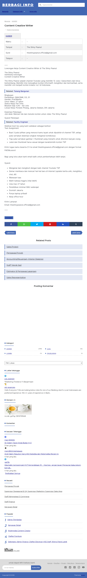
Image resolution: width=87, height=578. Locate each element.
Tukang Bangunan (21, 91)
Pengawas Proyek (15, 253)
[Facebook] (65, 568)
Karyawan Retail (11, 507)
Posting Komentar (13, 30)
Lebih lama (76, 232)
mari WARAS (10, 440)
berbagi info (18, 5)
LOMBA (9, 353)
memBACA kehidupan (13, 451)
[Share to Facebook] (11, 224)
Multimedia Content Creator (19, 531)
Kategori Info (18, 11)
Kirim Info (33, 11)
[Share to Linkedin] (63, 224)
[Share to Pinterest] (50, 224)
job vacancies (10, 387)
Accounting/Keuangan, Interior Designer (25, 259)
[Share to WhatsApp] (24, 224)
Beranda (5, 11)
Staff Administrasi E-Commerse (17, 497)
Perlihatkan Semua (12, 473)
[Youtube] (83, 568)
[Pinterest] (74, 568)
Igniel (83, 575)
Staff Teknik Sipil (14, 265)
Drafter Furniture (15, 536)
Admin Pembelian (14, 520)
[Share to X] (37, 224)
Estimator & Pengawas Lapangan (21, 271)
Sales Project (12, 247)
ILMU (49, 349)
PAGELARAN (51, 353)
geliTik (7, 462)
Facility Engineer (21, 122)
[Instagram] (78, 568)
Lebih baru (11, 232)
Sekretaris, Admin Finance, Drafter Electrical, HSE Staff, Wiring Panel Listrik (37, 542)
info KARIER (9, 379)
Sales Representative (16, 277)
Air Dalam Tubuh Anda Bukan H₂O (18, 443)
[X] (70, 568)
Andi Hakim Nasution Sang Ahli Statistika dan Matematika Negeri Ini (32, 454)
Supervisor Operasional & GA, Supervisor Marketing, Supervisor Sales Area (33, 491)
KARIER (9, 36)
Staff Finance (10, 502)
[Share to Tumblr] (75, 224)
